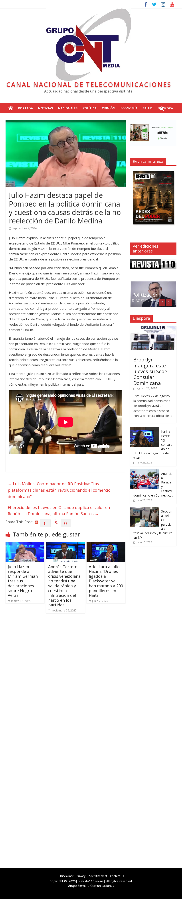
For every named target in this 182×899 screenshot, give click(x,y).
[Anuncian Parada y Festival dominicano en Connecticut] (144, 471)
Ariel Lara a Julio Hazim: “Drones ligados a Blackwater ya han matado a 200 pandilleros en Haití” (106, 581)
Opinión (108, 108)
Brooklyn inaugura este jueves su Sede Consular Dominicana (150, 371)
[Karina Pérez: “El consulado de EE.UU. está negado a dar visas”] (144, 429)
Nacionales (67, 108)
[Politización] (153, 283)
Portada (25, 108)
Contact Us (117, 876)
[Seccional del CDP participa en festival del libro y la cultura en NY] (144, 509)
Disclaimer (66, 876)
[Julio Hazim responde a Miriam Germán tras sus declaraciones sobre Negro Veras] (25, 544)
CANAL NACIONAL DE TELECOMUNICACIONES (88, 84)
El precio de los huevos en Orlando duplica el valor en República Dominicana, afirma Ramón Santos (59, 511)
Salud (147, 108)
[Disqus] (66, 679)
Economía (129, 108)
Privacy (81, 876)
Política (90, 108)
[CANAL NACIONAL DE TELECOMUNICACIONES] (11, 108)
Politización (145, 294)
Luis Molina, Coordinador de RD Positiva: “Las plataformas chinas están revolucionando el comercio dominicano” (59, 490)
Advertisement (98, 876)
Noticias (45, 108)
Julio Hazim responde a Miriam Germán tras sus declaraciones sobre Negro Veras (23, 581)
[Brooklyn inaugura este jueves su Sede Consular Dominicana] (153, 328)
